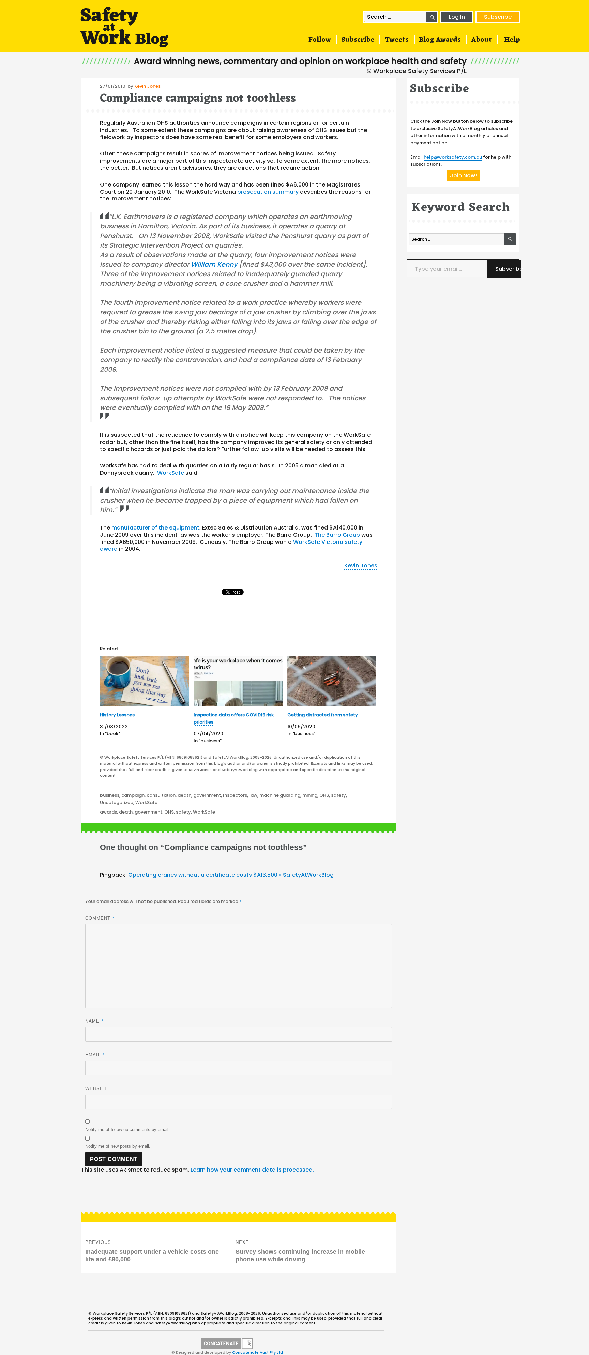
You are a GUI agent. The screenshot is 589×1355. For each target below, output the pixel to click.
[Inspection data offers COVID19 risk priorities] (238, 681)
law (253, 795)
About (481, 40)
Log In (457, 17)
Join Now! (463, 175)
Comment (100, 918)
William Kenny (214, 264)
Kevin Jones (147, 86)
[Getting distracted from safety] (331, 681)
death (184, 795)
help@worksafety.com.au (453, 157)
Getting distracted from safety (322, 715)
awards (108, 812)
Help (512, 40)
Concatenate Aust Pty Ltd (257, 1352)
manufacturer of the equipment (155, 528)
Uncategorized (116, 802)
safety (338, 795)
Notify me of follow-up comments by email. (127, 1129)
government (207, 795)
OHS (324, 795)
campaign (133, 795)
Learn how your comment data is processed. (252, 1170)
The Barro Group (337, 535)
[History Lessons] (144, 681)
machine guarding (279, 795)
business (109, 795)
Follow (319, 40)
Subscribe (498, 17)
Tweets (396, 40)
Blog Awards (440, 40)
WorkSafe (170, 473)
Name (94, 1021)
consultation (161, 795)
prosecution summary (268, 192)
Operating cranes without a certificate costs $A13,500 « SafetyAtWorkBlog (231, 875)
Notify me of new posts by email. (117, 1146)
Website (96, 1088)
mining (309, 795)
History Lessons (117, 715)
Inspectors (235, 795)
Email (95, 1055)
